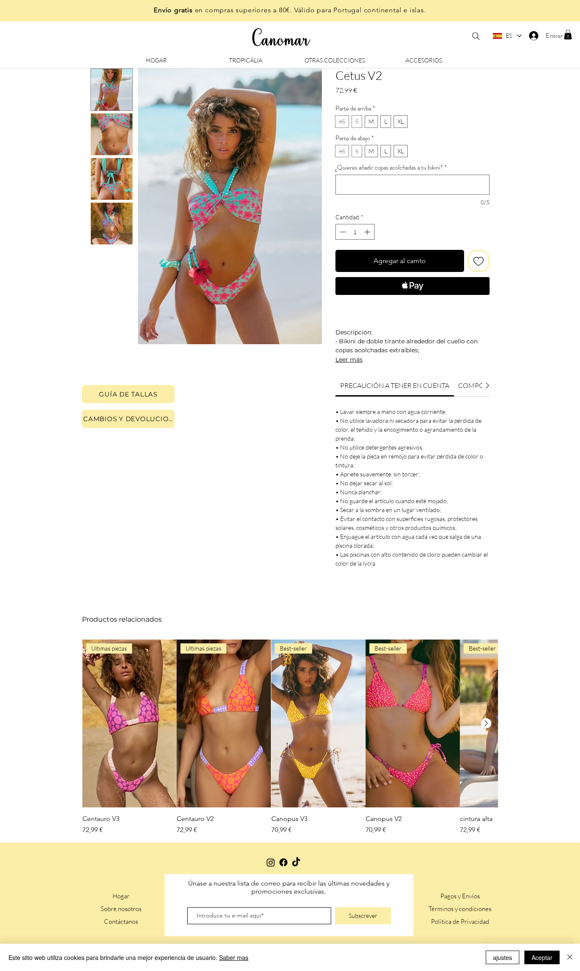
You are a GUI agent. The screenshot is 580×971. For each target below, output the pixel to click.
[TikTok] (296, 862)
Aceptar (542, 957)
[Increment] (368, 231)
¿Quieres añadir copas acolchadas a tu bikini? (391, 167)
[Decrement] (342, 231)
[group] (290, 737)
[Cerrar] (570, 957)
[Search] (476, 36)
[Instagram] (270, 862)
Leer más (349, 359)
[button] (568, 35)
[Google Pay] (412, 309)
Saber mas (233, 957)
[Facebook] (283, 862)
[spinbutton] (355, 231)
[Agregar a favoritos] (478, 261)
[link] (394, 385)
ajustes (502, 957)
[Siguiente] (486, 723)
